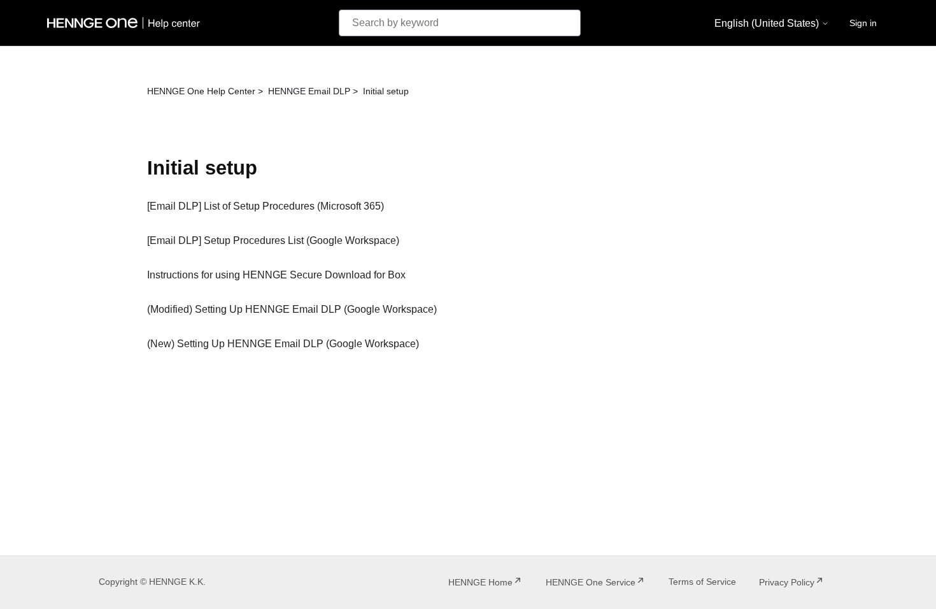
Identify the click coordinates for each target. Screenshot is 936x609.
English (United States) (767, 23)
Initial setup (386, 91)
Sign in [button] (863, 23)
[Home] (126, 23)
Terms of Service (702, 582)
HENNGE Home (480, 582)
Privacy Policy (786, 582)
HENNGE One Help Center (201, 91)
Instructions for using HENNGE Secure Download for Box (276, 274)
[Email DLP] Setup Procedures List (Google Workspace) (273, 240)
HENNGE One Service (590, 582)
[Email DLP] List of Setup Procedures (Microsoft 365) (265, 206)
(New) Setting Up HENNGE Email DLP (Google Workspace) (283, 343)
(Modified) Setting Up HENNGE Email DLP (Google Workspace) (292, 309)
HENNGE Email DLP (309, 91)
